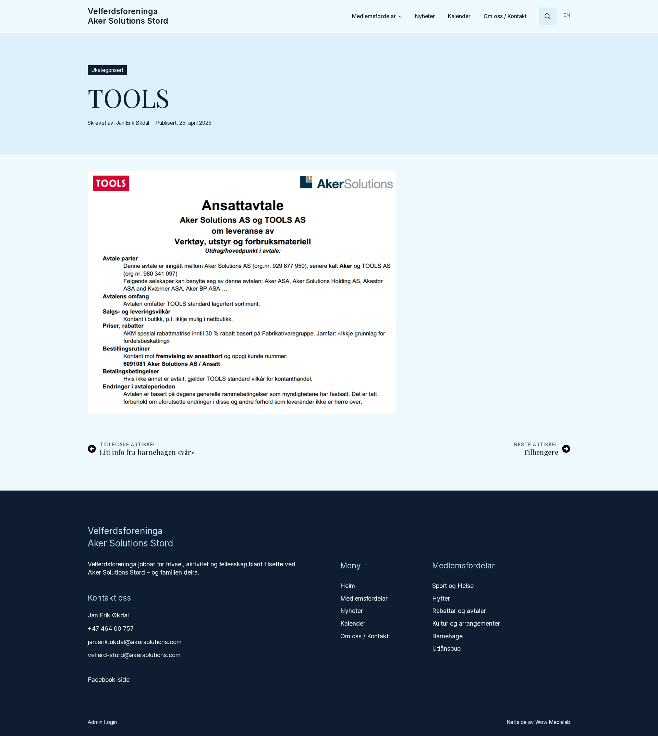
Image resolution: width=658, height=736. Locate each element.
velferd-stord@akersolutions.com (134, 655)
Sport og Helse (453, 585)
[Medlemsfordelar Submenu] (401, 16)
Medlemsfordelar (374, 16)
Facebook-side (109, 679)
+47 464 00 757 (111, 628)
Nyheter (425, 16)
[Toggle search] (548, 16)
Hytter (441, 598)
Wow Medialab (552, 722)
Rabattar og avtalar (459, 610)
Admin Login (102, 722)
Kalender (459, 16)
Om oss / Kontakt (505, 16)
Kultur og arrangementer (466, 623)
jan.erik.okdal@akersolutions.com (135, 641)
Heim (347, 585)
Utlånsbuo (446, 648)
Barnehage (447, 636)
